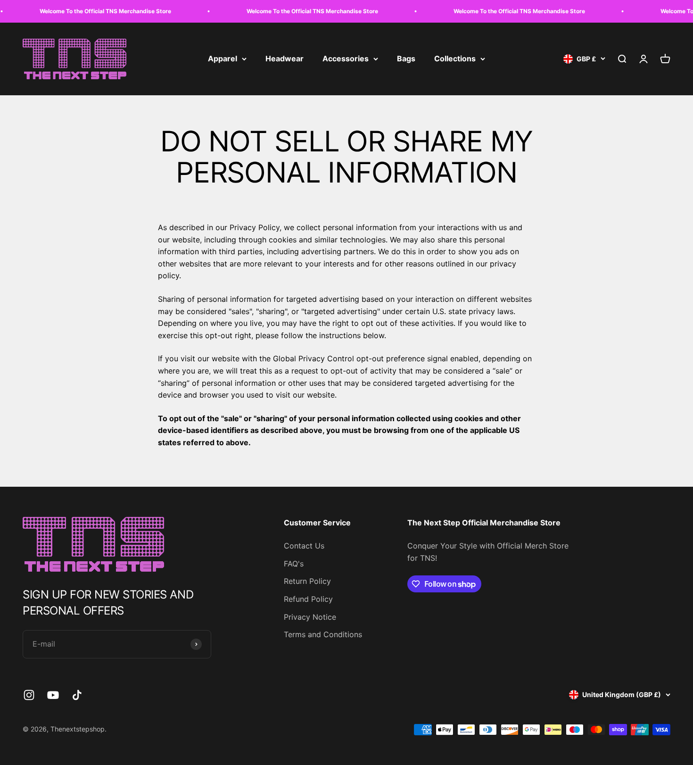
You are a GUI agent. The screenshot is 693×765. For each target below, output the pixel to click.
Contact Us (304, 545)
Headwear (284, 58)
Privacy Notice (310, 617)
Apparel (222, 58)
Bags (406, 58)
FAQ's (294, 563)
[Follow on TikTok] (77, 695)
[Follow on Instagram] (29, 695)
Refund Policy (308, 599)
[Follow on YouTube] (53, 695)
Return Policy (307, 581)
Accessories (345, 58)
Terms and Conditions (323, 634)
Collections (455, 58)
